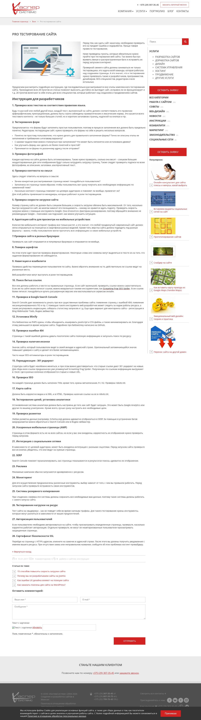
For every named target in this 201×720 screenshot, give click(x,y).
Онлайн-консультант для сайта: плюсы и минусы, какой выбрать (170, 184)
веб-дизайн (159, 111)
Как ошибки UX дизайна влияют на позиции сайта (43, 580)
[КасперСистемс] (25, 8)
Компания (125, 11)
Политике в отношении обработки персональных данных (57, 716)
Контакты (182, 11)
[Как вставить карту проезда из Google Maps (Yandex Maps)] (171, 277)
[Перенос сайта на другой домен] (171, 337)
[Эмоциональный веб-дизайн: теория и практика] (171, 305)
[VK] (175, 700)
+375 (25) (103, 699)
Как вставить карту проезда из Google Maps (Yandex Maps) (169, 289)
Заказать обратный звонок (174, 5)
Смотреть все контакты (152, 693)
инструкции (83, 558)
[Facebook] (180, 700)
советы (156, 106)
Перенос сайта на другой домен (170, 352)
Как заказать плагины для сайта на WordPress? (41, 584)
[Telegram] (187, 706)
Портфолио (157, 11)
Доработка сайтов (167, 60)
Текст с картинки (20, 622)
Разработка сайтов (167, 57)
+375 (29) (103, 693)
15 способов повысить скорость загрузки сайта (41, 571)
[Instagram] (186, 700)
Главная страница (20, 21)
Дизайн (160, 64)
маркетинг (158, 130)
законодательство (163, 134)
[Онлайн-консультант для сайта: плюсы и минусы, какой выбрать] (171, 171)
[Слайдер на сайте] (171, 251)
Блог (171, 11)
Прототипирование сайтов (167, 236)
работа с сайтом (67, 558)
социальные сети (162, 139)
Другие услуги (164, 78)
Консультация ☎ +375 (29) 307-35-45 (158, 706)
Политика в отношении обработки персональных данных (58, 705)
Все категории (158, 97)
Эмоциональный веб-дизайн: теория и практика (168, 317)
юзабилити (159, 125)
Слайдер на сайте (163, 262)
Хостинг (160, 71)
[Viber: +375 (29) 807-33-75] (181, 706)
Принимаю (171, 713)
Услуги (140, 11)
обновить (37, 627)
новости (157, 116)
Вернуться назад (22, 551)
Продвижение (164, 74)
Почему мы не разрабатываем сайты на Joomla (41, 575)
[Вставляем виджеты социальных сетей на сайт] (171, 198)
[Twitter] (169, 700)
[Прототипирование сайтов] (171, 226)
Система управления (168, 67)
